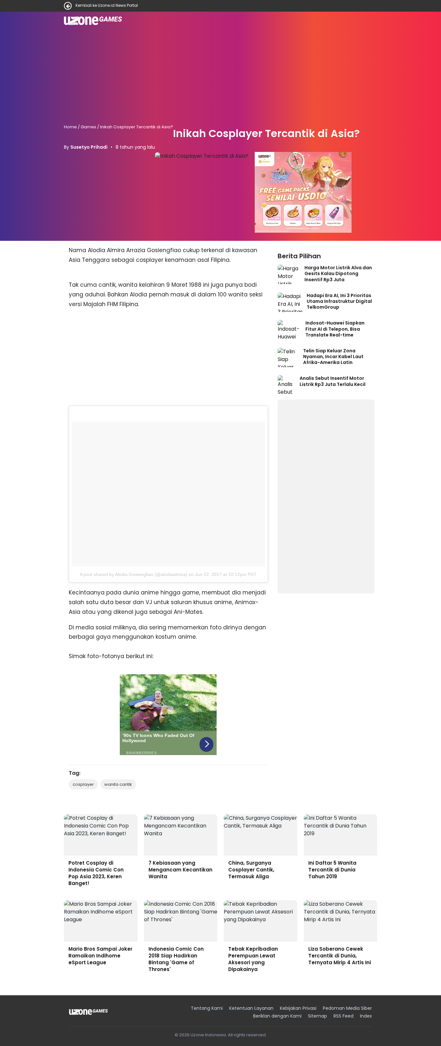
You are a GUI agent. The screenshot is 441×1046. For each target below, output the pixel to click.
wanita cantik (118, 784)
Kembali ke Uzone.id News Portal (107, 6)
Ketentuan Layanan (251, 1008)
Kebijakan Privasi (298, 1008)
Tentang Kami (207, 1008)
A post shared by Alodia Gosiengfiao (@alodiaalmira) (133, 574)
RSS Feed (343, 1016)
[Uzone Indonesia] (88, 1012)
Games (88, 127)
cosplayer (83, 784)
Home (70, 127)
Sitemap (317, 1016)
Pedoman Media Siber (347, 1008)
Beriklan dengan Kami (277, 1016)
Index (366, 1016)
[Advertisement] (220, 77)
